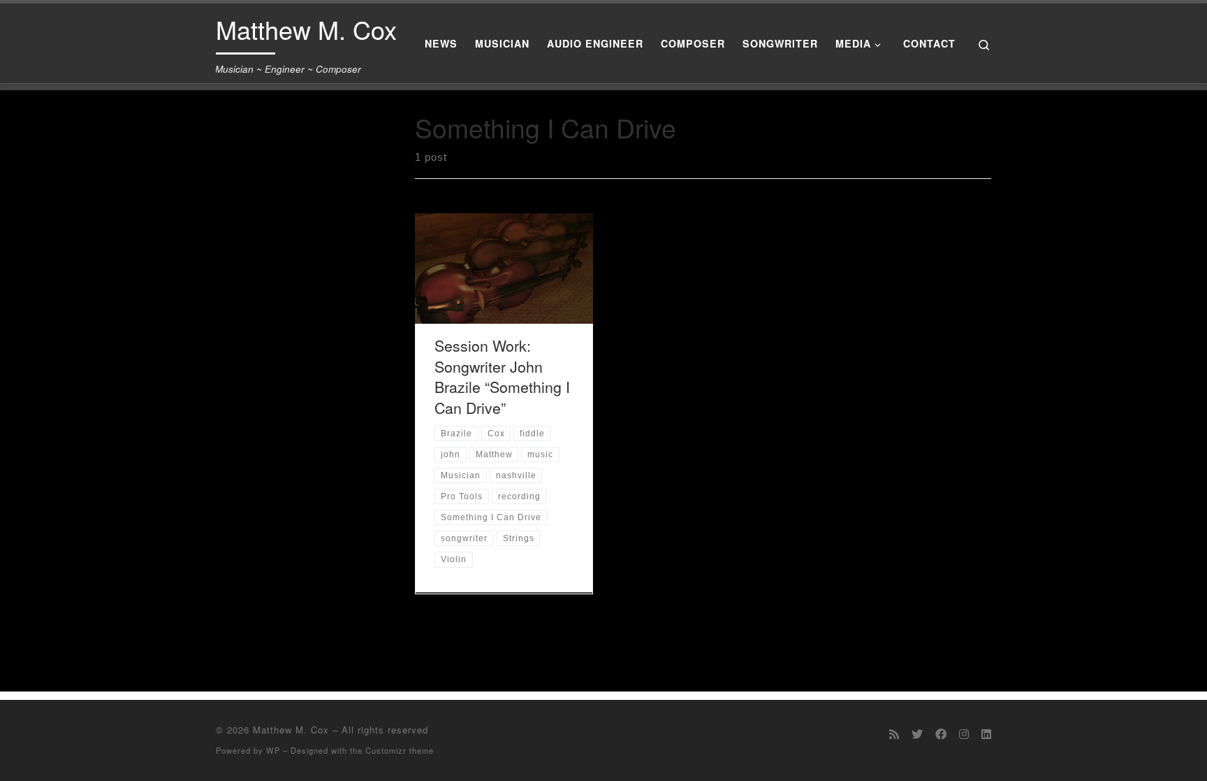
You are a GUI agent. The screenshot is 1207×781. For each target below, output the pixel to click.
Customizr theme (399, 750)
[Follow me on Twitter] (917, 734)
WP (273, 750)
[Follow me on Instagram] (964, 734)
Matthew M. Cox (291, 729)
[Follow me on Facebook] (940, 734)
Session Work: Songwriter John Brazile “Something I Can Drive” (502, 376)
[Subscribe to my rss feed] (894, 734)
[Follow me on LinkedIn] (986, 734)
